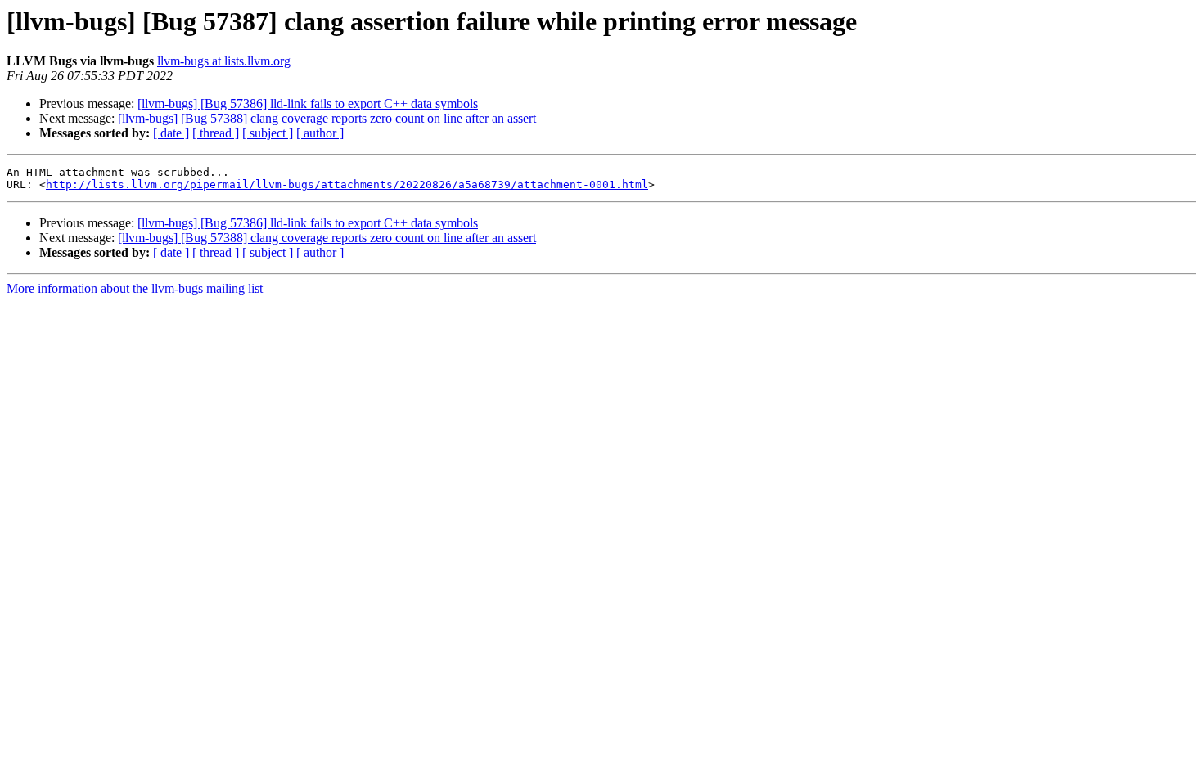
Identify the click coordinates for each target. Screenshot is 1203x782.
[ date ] (171, 133)
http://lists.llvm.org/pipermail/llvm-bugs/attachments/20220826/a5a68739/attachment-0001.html (347, 184)
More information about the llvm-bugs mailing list (135, 288)
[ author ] (320, 133)
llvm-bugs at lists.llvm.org (224, 61)
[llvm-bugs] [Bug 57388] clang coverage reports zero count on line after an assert (327, 118)
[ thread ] (215, 133)
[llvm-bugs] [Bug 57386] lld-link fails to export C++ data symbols (307, 103)
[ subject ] (267, 133)
